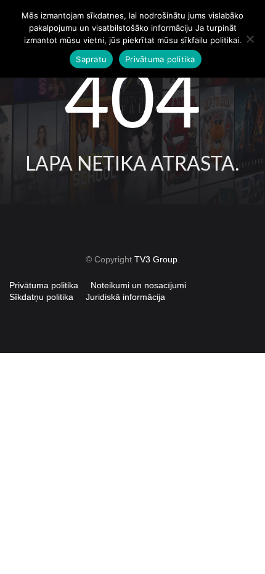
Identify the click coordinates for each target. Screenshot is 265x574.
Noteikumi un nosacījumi (138, 285)
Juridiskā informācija (125, 297)
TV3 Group (155, 259)
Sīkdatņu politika (41, 297)
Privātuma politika (43, 285)
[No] (249, 39)
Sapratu (91, 59)
